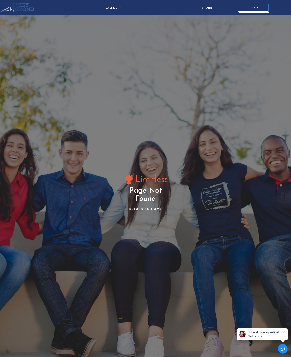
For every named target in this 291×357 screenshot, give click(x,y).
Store (207, 7)
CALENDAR (114, 7)
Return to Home (145, 209)
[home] (17, 7)
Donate (252, 7)
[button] (91, 7)
